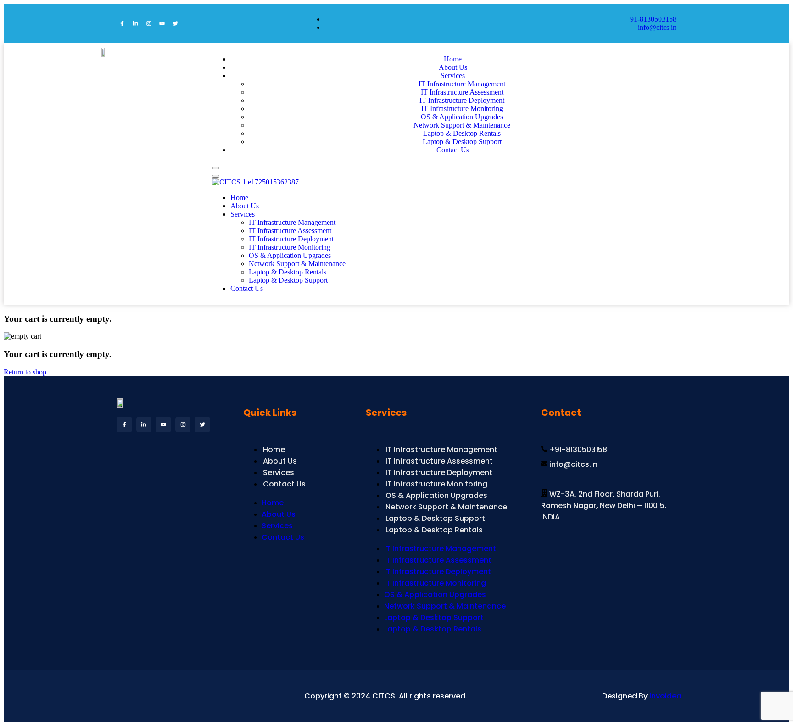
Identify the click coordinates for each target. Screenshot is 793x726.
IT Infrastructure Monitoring (462, 108)
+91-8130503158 (651, 19)
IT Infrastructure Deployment (461, 100)
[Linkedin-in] (135, 23)
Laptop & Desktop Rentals (287, 272)
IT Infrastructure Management (462, 84)
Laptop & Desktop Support (288, 280)
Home (239, 197)
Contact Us (452, 150)
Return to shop (25, 372)
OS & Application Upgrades (462, 117)
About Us (244, 206)
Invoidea (665, 696)
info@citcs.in (657, 27)
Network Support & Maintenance (461, 125)
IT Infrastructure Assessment (462, 92)
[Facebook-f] (122, 23)
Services (453, 75)
